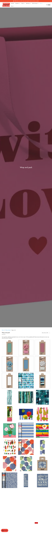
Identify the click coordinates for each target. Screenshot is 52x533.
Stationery (28, 3)
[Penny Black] (6, 5)
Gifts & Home (34, 3)
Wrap (41, 3)
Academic (17, 3)
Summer (12, 3)
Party (12, 6)
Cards (22, 3)
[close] (50, 1)
